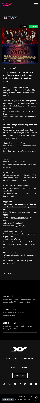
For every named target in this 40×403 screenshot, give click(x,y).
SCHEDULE (10, 363)
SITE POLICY (29, 396)
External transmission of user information (22, 400)
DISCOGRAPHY (28, 358)
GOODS (14, 367)
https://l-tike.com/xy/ (22, 212)
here (5, 114)
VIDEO (31, 363)
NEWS (16, 358)
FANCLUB (25, 367)
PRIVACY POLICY (22, 396)
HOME (8, 358)
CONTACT (20, 376)
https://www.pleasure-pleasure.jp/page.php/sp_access (19, 165)
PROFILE (21, 363)
